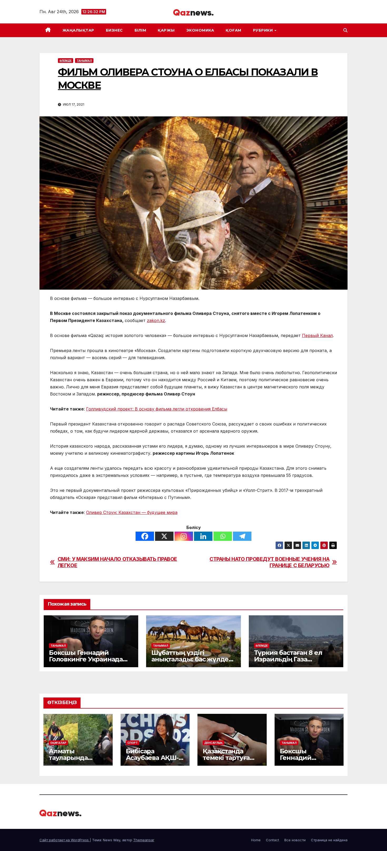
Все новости (295, 840)
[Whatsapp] (223, 536)
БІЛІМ (140, 30)
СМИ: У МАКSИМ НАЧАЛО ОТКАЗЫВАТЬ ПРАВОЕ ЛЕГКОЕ (117, 562)
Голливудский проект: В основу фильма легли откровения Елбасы (156, 409)
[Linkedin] (203, 536)
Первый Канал (317, 335)
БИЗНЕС (114, 30)
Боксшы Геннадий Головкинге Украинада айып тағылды (86, 659)
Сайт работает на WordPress (64, 840)
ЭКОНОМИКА (200, 30)
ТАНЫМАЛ (84, 60)
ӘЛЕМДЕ (65, 60)
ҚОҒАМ (233, 30)
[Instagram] (184, 536)
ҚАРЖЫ (166, 30)
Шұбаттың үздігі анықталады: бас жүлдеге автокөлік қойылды (193, 659)
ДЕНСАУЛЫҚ (213, 742)
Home (256, 840)
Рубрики (263, 30)
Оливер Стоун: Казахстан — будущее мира (131, 512)
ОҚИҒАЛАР (58, 742)
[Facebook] (145, 536)
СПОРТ (132, 742)
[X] (164, 536)
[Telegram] (242, 536)
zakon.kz (156, 320)
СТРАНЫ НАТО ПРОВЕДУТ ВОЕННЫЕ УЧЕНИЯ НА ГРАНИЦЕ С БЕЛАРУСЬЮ (269, 562)
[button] (345, 30)
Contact (272, 840)
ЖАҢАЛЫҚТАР (78, 30)
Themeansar (143, 840)
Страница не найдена (329, 840)
